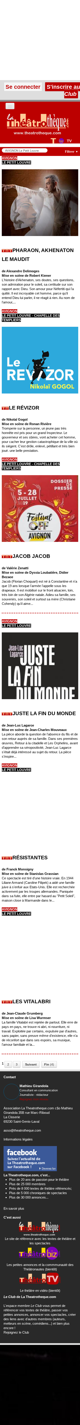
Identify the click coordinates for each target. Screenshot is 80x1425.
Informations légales (18, 1139)
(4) (49, 1064)
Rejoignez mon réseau (34, 1099)
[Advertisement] (40, 40)
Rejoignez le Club (16, 1332)
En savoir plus (14, 1208)
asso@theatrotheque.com (22, 1130)
